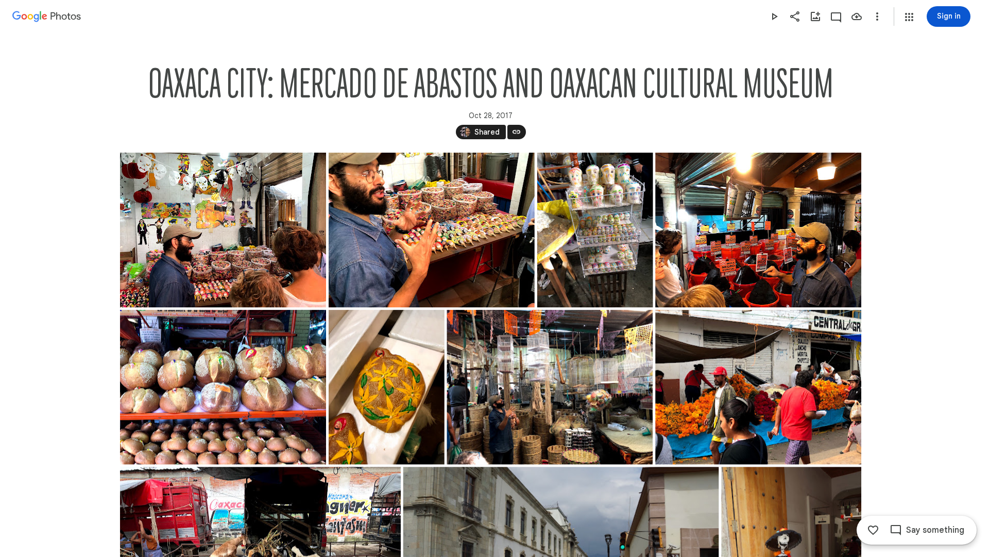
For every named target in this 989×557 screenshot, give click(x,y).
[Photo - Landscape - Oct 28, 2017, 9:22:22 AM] (431, 230)
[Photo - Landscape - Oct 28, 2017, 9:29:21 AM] (758, 230)
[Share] (795, 16)
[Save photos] (856, 16)
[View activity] (836, 16)
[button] (909, 17)
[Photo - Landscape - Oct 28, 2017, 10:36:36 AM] (758, 387)
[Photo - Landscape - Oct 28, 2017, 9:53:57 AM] (550, 387)
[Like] (873, 530)
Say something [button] (935, 530)
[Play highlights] (774, 16)
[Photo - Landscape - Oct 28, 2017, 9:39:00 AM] (223, 387)
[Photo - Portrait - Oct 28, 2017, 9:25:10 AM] (595, 230)
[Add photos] (815, 16)
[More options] (877, 16)
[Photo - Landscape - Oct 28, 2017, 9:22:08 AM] (223, 230)
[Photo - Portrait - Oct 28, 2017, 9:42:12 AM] (386, 387)
